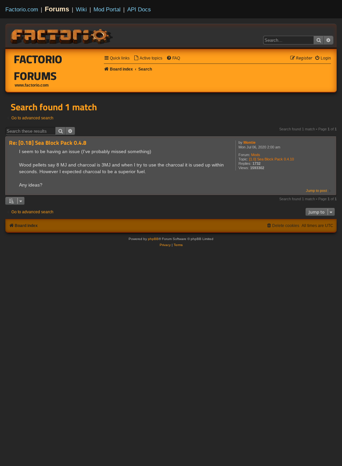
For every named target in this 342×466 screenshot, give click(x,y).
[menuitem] (148, 58)
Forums (57, 9)
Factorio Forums (38, 67)
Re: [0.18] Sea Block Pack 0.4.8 (48, 142)
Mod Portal (107, 9)
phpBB (153, 239)
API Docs (139, 9)
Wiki (81, 9)
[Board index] (62, 35)
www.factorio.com (32, 85)
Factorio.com (21, 9)
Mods (255, 155)
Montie (249, 142)
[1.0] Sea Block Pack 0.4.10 (271, 159)
